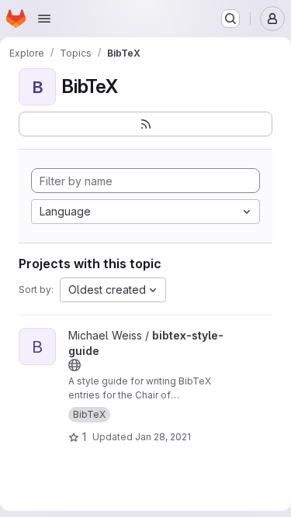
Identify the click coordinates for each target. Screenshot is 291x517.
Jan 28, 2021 (163, 437)
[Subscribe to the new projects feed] (145, 124)
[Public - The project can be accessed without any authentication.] (74, 365)
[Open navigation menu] (44, 18)
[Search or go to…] (230, 18)
